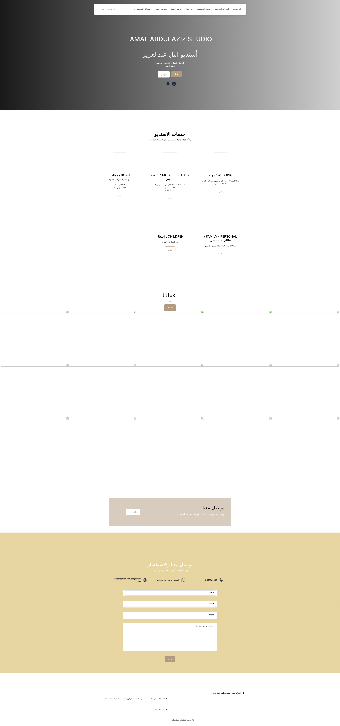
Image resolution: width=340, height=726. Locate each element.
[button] (141, 9)
